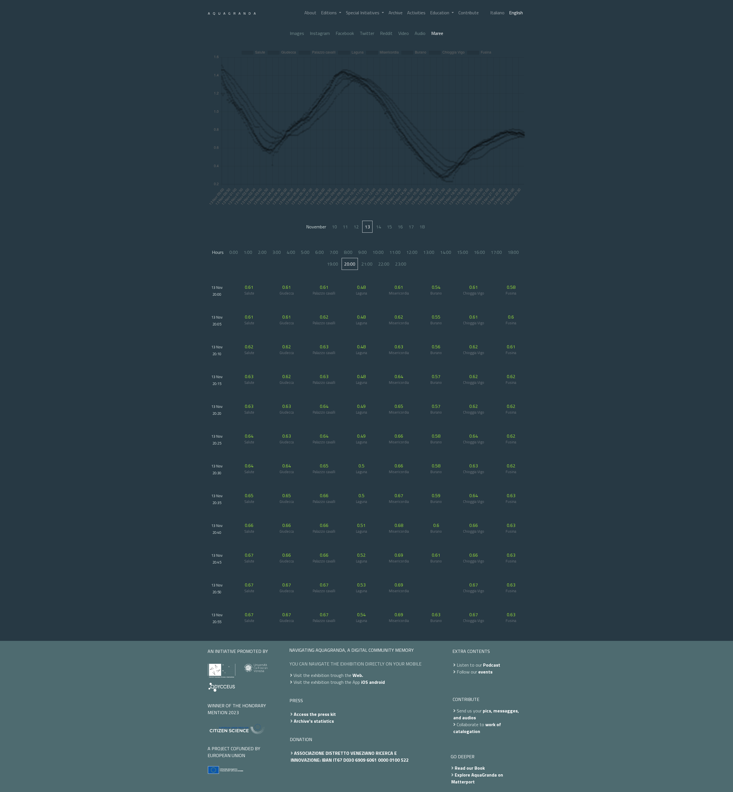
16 (400, 226)
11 (345, 226)
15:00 (462, 252)
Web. (357, 675)
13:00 (428, 252)
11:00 (395, 252)
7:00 (334, 252)
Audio (420, 33)
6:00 (319, 252)
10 (334, 226)
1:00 (248, 252)
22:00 (383, 263)
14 (378, 226)
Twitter (367, 33)
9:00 (362, 252)
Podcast (491, 664)
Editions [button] (329, 12)
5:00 (305, 252)
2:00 (262, 252)
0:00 (233, 252)
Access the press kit (315, 714)
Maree (437, 33)
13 (367, 226)
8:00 (348, 252)
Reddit (386, 33)
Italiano (497, 12)
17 (411, 226)
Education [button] (440, 12)
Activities (416, 12)
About (310, 12)
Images (297, 33)
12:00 (411, 252)
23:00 (400, 263)
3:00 (276, 252)
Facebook (345, 33)
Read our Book (470, 768)
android (377, 682)
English (516, 12)
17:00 (496, 252)
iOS (364, 682)
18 (422, 226)
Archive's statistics (314, 721)
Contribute (468, 12)
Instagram (320, 33)
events (485, 671)
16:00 (479, 252)
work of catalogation (477, 728)
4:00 (291, 252)
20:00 (349, 263)
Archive (396, 12)
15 (389, 226)
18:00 (513, 252)
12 (356, 226)
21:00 (367, 263)
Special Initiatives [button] (363, 12)
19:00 (332, 263)
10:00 (378, 252)
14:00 (445, 252)
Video (403, 33)
